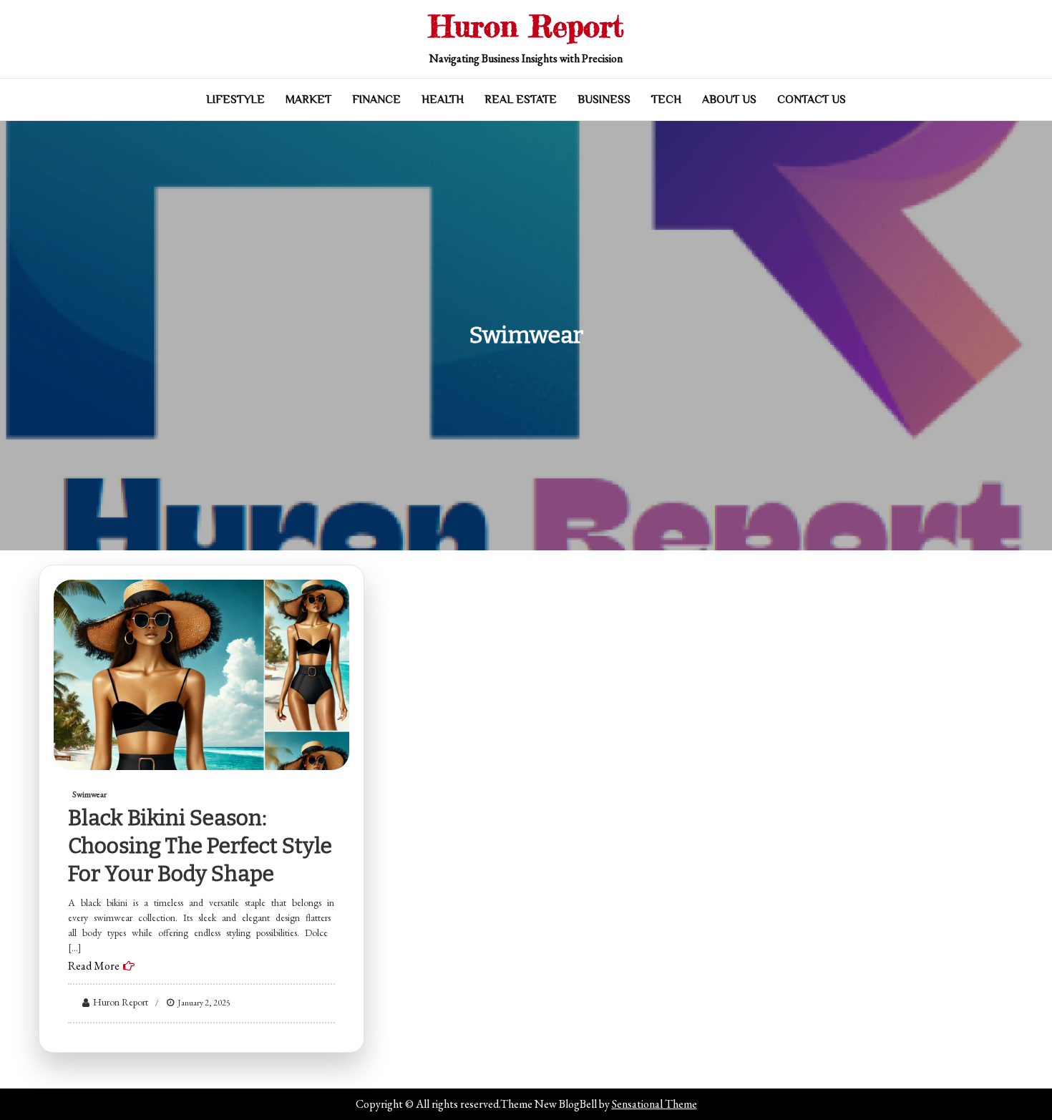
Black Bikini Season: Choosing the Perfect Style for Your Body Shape (200, 846)
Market (308, 99)
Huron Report (526, 26)
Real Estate (520, 99)
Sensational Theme (654, 1103)
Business (604, 99)
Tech (666, 99)
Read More (94, 965)
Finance (376, 99)
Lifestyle (235, 99)
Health (443, 99)
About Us (729, 99)
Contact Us (811, 99)
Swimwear (89, 794)
